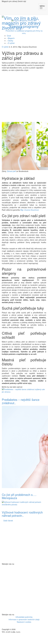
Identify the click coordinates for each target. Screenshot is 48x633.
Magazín (11, 38)
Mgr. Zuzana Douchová (29, 210)
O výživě (11, 43)
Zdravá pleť (11, 171)
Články (10, 40)
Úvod (9, 35)
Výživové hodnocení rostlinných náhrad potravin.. (22, 514)
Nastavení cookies (24, 622)
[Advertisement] (24, 97)
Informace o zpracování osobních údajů (24, 619)
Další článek (8, 520)
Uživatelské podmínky (24, 617)
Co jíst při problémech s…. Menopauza (19, 496)
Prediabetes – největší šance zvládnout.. (20, 401)
